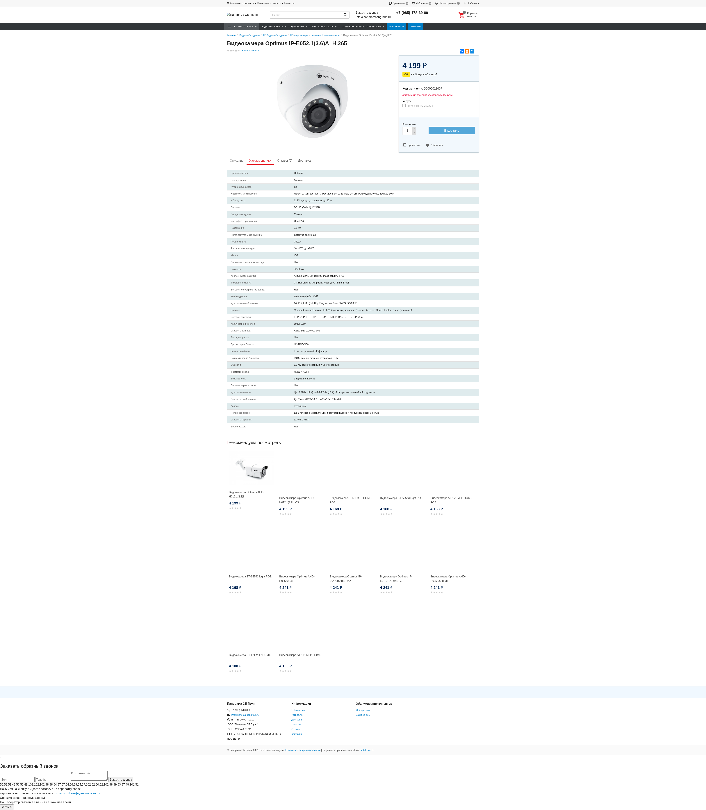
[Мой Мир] (472, 51)
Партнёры (395, 27)
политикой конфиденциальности (78, 793)
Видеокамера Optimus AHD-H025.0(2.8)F (297, 578)
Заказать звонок (367, 12)
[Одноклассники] (467, 51)
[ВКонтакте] (462, 51)
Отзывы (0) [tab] (284, 160)
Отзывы (295, 729)
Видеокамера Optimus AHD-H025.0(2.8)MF (448, 578)
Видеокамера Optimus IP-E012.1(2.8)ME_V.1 (396, 578)
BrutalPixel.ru (367, 750)
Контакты (289, 3)
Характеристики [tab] (260, 160)
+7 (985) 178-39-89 (412, 13)
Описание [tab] (236, 160)
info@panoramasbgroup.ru (373, 17)
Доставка (249, 3)
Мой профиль (363, 710)
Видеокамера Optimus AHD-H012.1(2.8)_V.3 (297, 500)
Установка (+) (421, 105)
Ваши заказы (363, 714)
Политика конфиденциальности (302, 750)
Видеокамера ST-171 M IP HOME (250, 654)
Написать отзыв (250, 50)
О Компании (233, 3)
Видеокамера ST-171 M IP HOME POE (351, 500)
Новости (276, 3)
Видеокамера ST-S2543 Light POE (401, 497)
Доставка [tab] (304, 160)
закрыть (6, 807)
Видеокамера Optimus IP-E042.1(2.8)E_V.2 (346, 578)
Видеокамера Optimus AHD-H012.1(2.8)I (246, 494)
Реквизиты (263, 3)
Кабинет (472, 3)
